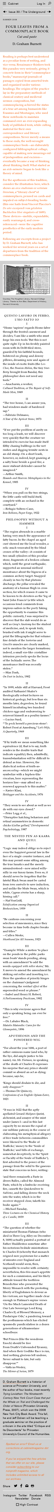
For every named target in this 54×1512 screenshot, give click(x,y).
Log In (41, 3)
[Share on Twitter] (15, 1486)
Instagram (9, 1495)
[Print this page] (32, 1486)
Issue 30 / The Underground (27, 11)
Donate (36, 1498)
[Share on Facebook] (21, 1486)
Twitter (23, 1495)
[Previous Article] (5, 11)
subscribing (24, 1466)
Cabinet (13, 3)
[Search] (49, 3)
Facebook (36, 1495)
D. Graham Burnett (14, 1381)
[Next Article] (49, 11)
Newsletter (22, 1498)
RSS (48, 1495)
